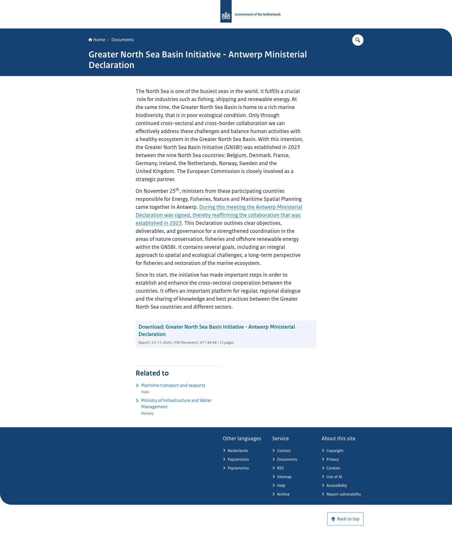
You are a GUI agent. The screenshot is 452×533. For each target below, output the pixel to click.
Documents (122, 40)
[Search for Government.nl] (357, 40)
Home (99, 40)
